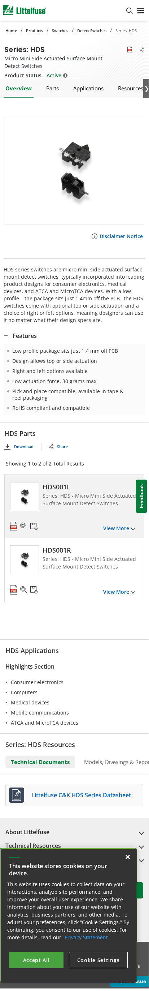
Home (11, 30)
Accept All (36, 960)
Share (62, 446)
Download (24, 446)
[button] (74, 170)
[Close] (128, 857)
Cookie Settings (98, 960)
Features (25, 336)
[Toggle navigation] (141, 10)
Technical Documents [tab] (40, 761)
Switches (60, 30)
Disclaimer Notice (121, 236)
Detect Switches (91, 30)
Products (34, 30)
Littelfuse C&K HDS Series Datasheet (81, 795)
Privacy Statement (86, 937)
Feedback (141, 496)
